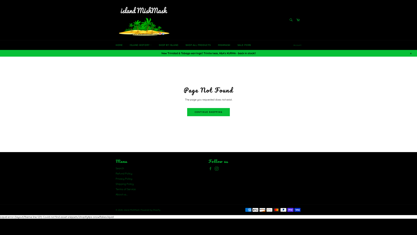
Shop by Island (168, 45)
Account (297, 45)
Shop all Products (198, 45)
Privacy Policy (124, 178)
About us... (122, 194)
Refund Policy (124, 173)
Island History (140, 45)
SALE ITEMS (244, 45)
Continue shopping (208, 112)
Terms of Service (126, 189)
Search (120, 168)
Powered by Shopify (150, 210)
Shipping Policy (125, 184)
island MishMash (132, 210)
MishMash (224, 45)
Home (119, 45)
